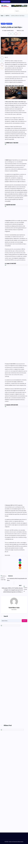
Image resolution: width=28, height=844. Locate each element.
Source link (7, 555)
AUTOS (7, 15)
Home (2, 15)
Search (24, 620)
